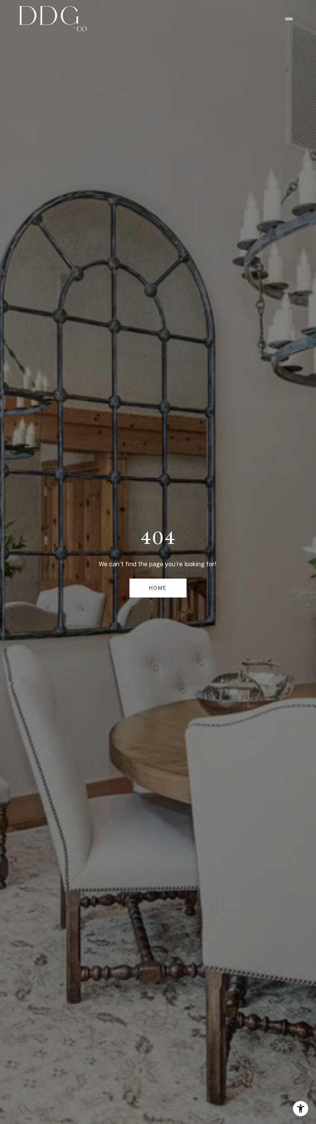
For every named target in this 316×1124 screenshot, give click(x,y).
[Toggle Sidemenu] (289, 19)
